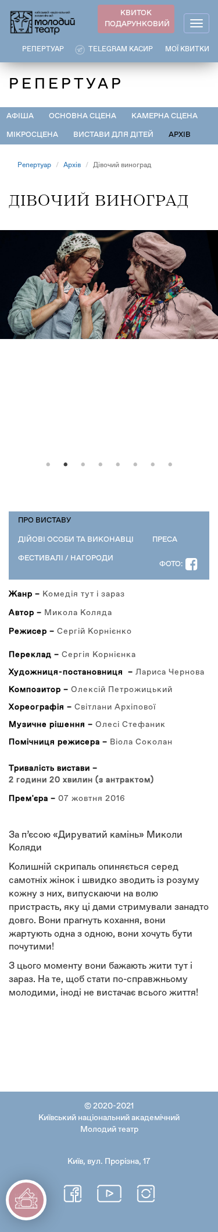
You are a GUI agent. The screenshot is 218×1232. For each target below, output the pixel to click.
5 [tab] (118, 465)
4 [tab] (100, 465)
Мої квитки (187, 49)
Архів (180, 135)
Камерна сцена (164, 116)
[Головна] (43, 22)
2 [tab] (66, 465)
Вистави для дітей (113, 135)
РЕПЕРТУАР (43, 49)
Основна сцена (82, 116)
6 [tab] (135, 465)
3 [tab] (83, 465)
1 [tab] (48, 465)
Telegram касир (120, 49)
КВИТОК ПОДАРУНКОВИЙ (137, 18)
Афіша (20, 116)
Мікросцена (32, 135)
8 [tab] (170, 465)
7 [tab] (153, 465)
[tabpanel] (109, 342)
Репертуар (34, 165)
